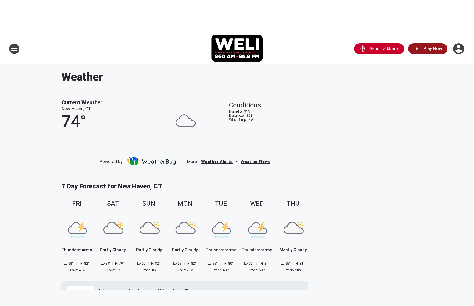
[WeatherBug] (151, 161)
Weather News (255, 161)
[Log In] (459, 48)
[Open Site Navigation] (14, 48)
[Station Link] (237, 49)
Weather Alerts (217, 161)
